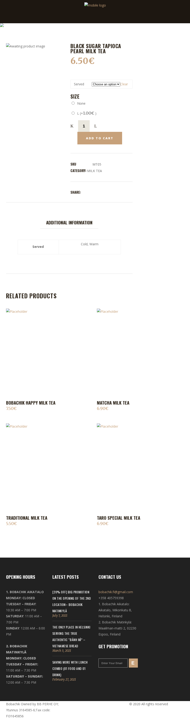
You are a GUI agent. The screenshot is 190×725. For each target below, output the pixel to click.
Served (79, 84)
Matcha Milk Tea (113, 402)
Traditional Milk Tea (26, 517)
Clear (124, 84)
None (80, 103)
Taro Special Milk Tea (118, 517)
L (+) (85, 113)
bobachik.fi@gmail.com (115, 592)
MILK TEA (94, 171)
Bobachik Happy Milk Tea (30, 402)
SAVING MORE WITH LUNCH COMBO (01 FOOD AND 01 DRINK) (70, 668)
